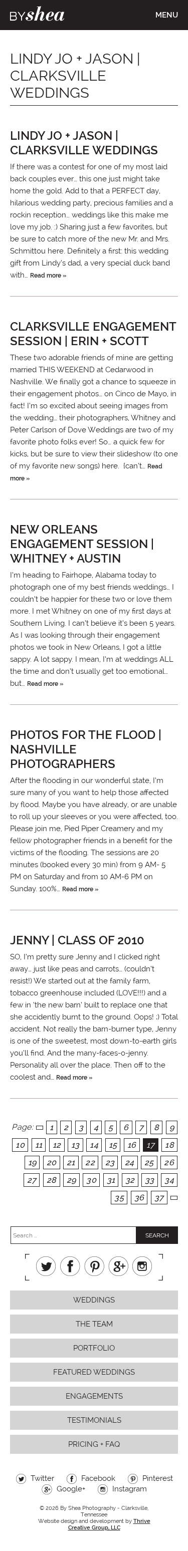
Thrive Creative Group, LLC (109, 1524)
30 (91, 1180)
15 (113, 1145)
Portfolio (94, 1348)
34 (169, 1180)
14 (94, 1145)
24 (129, 1162)
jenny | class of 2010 (77, 940)
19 (32, 1162)
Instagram (142, 1266)
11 (39, 1145)
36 (139, 1197)
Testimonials (94, 1420)
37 (159, 1197)
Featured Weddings (94, 1372)
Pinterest (94, 1266)
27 (32, 1180)
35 (119, 1197)
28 (52, 1180)
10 (20, 1145)
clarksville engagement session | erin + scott (93, 333)
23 (110, 1162)
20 (52, 1162)
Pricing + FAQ (94, 1444)
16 (131, 1145)
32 (130, 1180)
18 (169, 1145)
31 (111, 1180)
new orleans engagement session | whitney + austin (82, 544)
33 (149, 1180)
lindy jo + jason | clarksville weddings (84, 142)
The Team (94, 1324)
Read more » (48, 275)
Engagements (94, 1396)
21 (71, 1162)
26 (169, 1162)
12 (57, 1145)
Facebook (70, 1266)
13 (75, 1145)
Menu (166, 15)
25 (149, 1162)
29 (71, 1180)
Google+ (118, 1266)
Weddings (94, 1300)
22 (90, 1162)
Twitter (46, 1266)
